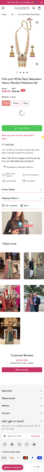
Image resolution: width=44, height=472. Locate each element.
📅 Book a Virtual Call (12, 467)
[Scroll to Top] (39, 454)
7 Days (25, 103)
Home (4, 14)
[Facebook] (12, 444)
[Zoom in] (37, 64)
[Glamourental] (22, 8)
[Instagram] (19, 444)
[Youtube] (34, 444)
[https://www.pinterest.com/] (5, 444)
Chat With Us (24, 128)
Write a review (22, 369)
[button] (39, 8)
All (12, 14)
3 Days (6, 103)
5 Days (15, 103)
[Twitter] (27, 444)
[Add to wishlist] (37, 22)
